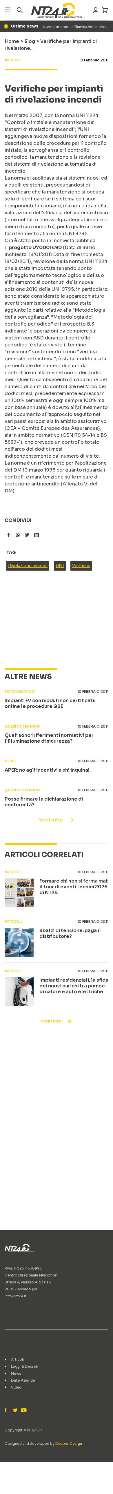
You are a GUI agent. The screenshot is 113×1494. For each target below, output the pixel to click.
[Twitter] (15, 1410)
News (16, 1373)
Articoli (17, 1359)
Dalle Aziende (23, 1380)
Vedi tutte (51, 820)
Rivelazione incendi (28, 565)
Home (12, 41)
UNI (60, 565)
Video (16, 1387)
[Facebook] (7, 1410)
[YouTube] (23, 1410)
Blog (29, 41)
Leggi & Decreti (24, 1366)
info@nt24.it (15, 1296)
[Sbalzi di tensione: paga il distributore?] (19, 942)
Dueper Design (68, 1443)
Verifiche (81, 565)
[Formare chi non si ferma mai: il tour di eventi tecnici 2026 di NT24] (19, 892)
